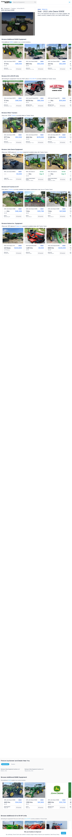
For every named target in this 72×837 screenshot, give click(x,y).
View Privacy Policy (54, 834)
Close (63, 833)
